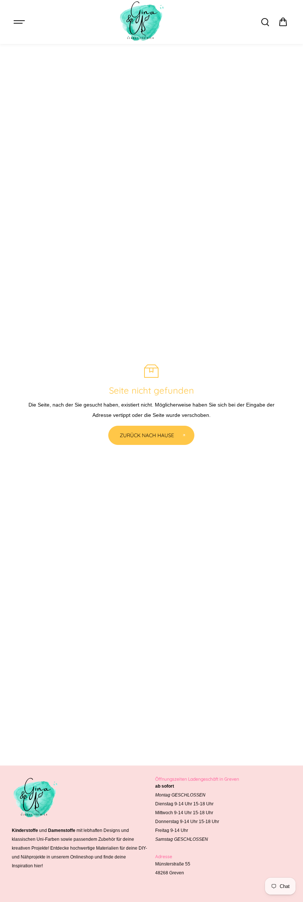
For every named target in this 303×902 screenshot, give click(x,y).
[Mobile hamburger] (20, 22)
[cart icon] (283, 22)
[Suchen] (265, 22)
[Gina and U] (142, 22)
